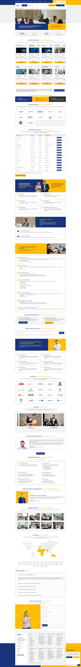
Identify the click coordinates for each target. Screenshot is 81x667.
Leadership (49, 650)
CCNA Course (59, 657)
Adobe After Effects (41, 657)
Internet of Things (41, 639)
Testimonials (30, 1)
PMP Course (31, 651)
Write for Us (31, 641)
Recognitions (24, 1)
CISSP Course (50, 637)
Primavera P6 (32, 657)
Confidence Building (51, 657)
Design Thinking (41, 658)
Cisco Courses (59, 651)
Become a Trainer (32, 640)
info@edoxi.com (20, 646)
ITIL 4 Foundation (41, 640)
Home (16, 8)
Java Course (59, 641)
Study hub (31, 639)
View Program (21, 62)
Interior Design (41, 659)
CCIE (57, 658)
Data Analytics (41, 637)
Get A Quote (45, 625)
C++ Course (58, 642)
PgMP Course (32, 658)
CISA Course (50, 638)
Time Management (50, 651)
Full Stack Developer (60, 637)
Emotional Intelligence (51, 656)
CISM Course (50, 639)
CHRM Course (32, 652)
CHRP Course (32, 653)
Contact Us (45, 1)
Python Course (59, 638)
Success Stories (39, 1)
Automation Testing (60, 640)
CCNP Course (59, 656)
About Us (31, 638)
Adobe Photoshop (41, 653)
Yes (69, 657)
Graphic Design (41, 651)
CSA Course (49, 640)
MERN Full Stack (59, 639)
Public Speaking (50, 655)
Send (78, 665)
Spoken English (50, 658)
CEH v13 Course (50, 636)
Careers (34, 1)
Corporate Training (18, 1)
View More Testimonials (40, 453)
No (76, 657)
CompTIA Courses (59, 650)
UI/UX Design (41, 652)
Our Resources (32, 642)
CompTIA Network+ (60, 655)
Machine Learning (41, 638)
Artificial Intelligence (42, 636)
